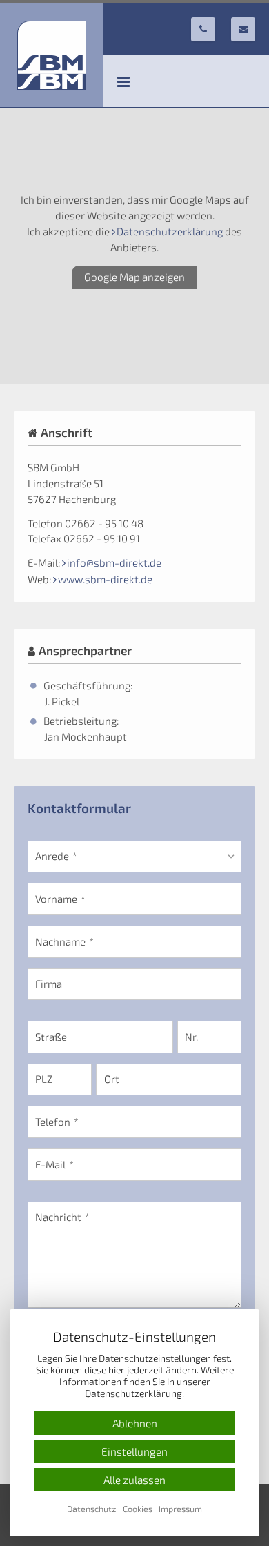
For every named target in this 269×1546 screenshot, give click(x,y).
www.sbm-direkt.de (105, 579)
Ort (111, 1079)
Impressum (180, 1509)
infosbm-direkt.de (114, 562)
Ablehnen (134, 1423)
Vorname (56, 898)
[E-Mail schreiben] (243, 29)
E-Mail (50, 1164)
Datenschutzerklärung (170, 231)
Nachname (60, 941)
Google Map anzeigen (134, 277)
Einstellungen (134, 1451)
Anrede (52, 856)
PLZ (44, 1079)
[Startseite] (51, 55)
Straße (51, 1036)
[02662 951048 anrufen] (203, 29)
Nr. (191, 1036)
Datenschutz (91, 1509)
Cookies (137, 1509)
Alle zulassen (134, 1480)
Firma (48, 983)
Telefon (52, 1121)
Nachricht (58, 1217)
